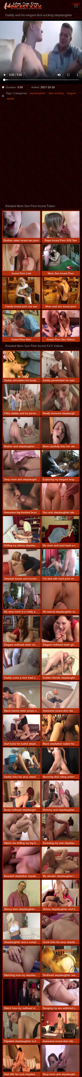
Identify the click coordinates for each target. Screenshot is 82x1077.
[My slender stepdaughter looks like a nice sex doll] (60, 860)
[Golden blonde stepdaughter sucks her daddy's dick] (60, 661)
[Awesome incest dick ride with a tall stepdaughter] (60, 1025)
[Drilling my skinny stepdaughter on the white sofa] (21, 529)
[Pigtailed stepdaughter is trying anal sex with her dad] (21, 1025)
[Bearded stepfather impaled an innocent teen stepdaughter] (21, 860)
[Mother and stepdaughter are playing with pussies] (21, 430)
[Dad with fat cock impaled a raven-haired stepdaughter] (21, 1058)
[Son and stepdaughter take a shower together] (60, 496)
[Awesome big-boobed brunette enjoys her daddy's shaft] (21, 496)
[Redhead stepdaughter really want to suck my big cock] (60, 959)
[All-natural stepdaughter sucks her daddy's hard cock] (60, 595)
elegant (71, 93)
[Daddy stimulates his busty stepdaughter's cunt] (21, 364)
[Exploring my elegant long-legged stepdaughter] (60, 463)
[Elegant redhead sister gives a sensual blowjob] (60, 628)
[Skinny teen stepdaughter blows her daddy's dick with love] (21, 893)
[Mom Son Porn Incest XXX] (23, 5)
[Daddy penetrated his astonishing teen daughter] (60, 364)
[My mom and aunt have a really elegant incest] (60, 529)
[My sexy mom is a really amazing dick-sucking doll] (21, 595)
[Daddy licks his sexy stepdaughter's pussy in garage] (21, 761)
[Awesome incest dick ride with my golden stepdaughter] (60, 694)
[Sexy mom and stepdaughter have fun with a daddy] (21, 463)
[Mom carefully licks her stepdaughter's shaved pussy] (60, 430)
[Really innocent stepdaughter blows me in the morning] (60, 397)
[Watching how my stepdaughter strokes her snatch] (21, 959)
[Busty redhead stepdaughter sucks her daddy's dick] (21, 794)
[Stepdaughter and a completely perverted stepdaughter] (21, 926)
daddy (10, 98)
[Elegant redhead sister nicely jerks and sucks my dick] (21, 628)
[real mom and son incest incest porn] (76, 6)
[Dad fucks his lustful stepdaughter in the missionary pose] (21, 728)
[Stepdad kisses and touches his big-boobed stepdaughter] (21, 562)
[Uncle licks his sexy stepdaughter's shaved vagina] (60, 926)
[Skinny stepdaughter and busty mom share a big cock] (60, 893)
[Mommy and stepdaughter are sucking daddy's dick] (60, 794)
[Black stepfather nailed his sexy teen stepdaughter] (60, 728)
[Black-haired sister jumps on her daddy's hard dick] (21, 694)
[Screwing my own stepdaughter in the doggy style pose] (60, 827)
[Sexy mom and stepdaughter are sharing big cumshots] (60, 1058)
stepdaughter (37, 93)
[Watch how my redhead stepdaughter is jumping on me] (21, 992)
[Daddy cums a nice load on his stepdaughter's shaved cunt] (21, 661)
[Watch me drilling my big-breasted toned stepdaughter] (21, 827)
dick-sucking (56, 93)
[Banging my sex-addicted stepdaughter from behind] (60, 992)
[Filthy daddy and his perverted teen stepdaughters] (21, 397)
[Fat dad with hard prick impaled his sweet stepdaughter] (60, 562)
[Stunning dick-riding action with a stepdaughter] (60, 761)
